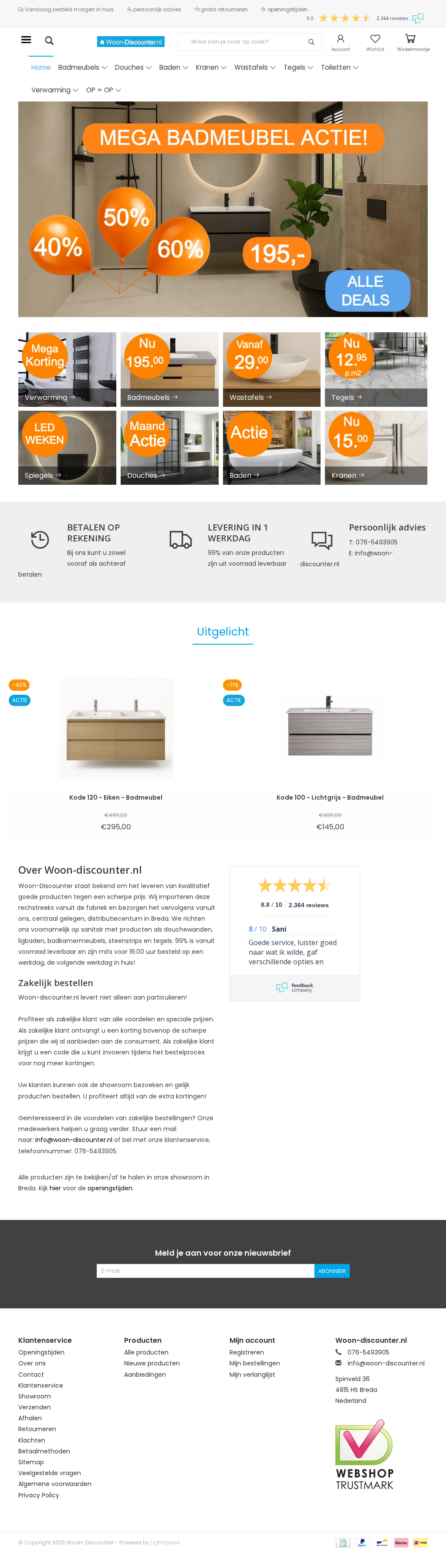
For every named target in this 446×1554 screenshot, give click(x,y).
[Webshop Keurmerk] (381, 1454)
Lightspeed (165, 1542)
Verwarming (51, 90)
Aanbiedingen (145, 1374)
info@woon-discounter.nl (73, 1139)
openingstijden (286, 9)
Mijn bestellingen (255, 1363)
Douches (129, 67)
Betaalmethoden (44, 1451)
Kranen (207, 67)
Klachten (31, 1440)
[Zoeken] (311, 42)
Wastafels (251, 67)
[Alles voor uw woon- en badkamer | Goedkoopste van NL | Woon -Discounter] (131, 41)
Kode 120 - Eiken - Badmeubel (115, 797)
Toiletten (336, 67)
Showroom (34, 1396)
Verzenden (34, 1407)
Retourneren (37, 1429)
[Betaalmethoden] (342, 1542)
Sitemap (31, 1462)
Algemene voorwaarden (54, 1484)
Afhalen (30, 1418)
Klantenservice (40, 1385)
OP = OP (99, 90)
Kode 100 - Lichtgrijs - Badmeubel (330, 797)
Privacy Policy (38, 1495)
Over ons (32, 1363)
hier (55, 1188)
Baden (169, 67)
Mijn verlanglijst (252, 1374)
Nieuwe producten (152, 1363)
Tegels (294, 67)
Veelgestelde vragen (49, 1473)
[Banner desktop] (223, 209)
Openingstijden (41, 1352)
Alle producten (146, 1352)
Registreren (247, 1352)
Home (41, 67)
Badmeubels (78, 67)
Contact (31, 1374)
